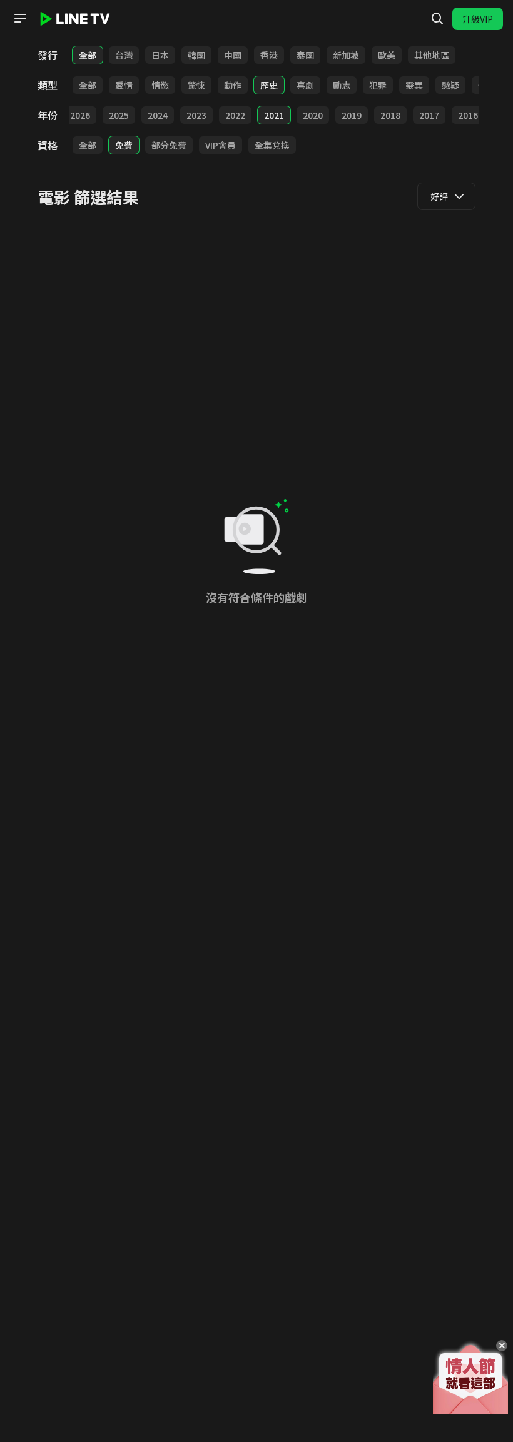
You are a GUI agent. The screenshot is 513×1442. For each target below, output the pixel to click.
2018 (390, 115)
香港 (269, 55)
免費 (124, 145)
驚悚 (196, 85)
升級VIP (477, 19)
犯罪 (378, 85)
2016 (468, 115)
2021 (274, 115)
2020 (313, 115)
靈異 (414, 85)
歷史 (269, 85)
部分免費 (168, 145)
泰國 (305, 55)
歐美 (386, 55)
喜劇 (305, 85)
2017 (429, 115)
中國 (232, 55)
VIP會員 (220, 145)
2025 (119, 115)
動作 (232, 85)
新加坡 (346, 55)
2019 (352, 115)
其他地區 (431, 55)
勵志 (341, 85)
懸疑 (450, 85)
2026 (80, 115)
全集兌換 (272, 145)
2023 (196, 115)
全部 (87, 55)
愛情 (124, 85)
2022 (235, 115)
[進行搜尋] (437, 18)
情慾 (160, 85)
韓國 (196, 55)
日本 (160, 55)
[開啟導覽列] (20, 18)
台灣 (124, 55)
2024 (158, 115)
